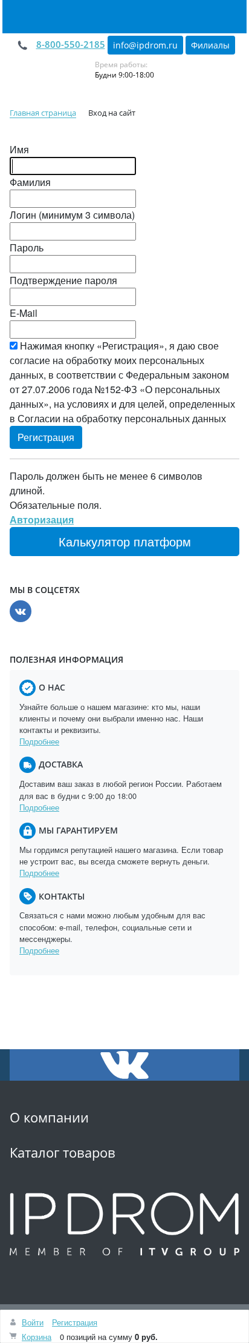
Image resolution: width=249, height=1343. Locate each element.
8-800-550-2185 (70, 44)
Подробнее (39, 741)
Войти (33, 1322)
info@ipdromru (145, 45)
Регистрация (74, 1322)
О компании (49, 1117)
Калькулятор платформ (125, 541)
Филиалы (210, 45)
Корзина (36, 1336)
